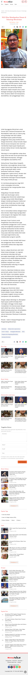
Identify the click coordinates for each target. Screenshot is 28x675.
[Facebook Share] (14, 27)
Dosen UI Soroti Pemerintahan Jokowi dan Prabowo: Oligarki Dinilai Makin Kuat (16, 625)
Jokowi (13, 520)
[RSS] (19, 667)
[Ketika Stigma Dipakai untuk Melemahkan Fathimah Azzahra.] (21, 351)
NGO (23, 331)
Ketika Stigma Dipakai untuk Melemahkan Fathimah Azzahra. (21, 357)
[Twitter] (11, 667)
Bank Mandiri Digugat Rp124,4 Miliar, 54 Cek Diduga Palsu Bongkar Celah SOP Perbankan (17, 599)
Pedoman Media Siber (11, 662)
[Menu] (2, 1)
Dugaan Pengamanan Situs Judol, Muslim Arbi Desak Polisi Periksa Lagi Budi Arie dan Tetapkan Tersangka (17, 592)
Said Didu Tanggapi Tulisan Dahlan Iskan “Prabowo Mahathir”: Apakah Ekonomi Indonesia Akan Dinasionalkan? (15, 646)
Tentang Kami (8, 660)
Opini (17, 22)
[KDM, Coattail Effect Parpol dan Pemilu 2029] (7, 351)
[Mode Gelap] (23, 1)
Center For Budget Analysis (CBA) (9, 517)
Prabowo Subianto (5, 520)
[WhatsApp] (17, 667)
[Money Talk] (7, 2)
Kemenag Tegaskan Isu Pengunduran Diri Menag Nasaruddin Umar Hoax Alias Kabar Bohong (17, 486)
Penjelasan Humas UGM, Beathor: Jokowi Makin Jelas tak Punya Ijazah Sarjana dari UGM (15, 630)
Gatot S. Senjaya (5, 331)
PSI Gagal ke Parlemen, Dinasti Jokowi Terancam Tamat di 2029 (15, 620)
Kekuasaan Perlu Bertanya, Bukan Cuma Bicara (6, 370)
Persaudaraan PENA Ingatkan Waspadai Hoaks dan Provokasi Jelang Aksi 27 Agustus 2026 (17, 473)
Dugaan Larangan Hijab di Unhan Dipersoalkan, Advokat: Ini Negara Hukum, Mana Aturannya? (15, 640)
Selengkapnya (13, 505)
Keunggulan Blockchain (15, 331)
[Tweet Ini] (17, 27)
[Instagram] (14, 667)
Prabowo (18, 520)
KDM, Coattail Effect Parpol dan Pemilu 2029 (7, 357)
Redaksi (19, 662)
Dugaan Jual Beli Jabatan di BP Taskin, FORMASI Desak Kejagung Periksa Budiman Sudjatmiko (17, 499)
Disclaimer (20, 660)
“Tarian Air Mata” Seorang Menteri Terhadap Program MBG (16, 555)
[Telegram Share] (23, 27)
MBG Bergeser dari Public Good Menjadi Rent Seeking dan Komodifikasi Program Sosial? (20, 371)
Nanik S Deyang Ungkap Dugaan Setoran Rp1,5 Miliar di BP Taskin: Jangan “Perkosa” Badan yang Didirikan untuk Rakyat (17, 585)
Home (2, 11)
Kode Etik (15, 660)
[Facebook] (9, 667)
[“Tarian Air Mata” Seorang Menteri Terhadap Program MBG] (4, 556)
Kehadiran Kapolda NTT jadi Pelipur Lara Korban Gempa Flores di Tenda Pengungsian (15, 635)
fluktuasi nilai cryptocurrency (14, 328)
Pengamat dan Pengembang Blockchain (10, 334)
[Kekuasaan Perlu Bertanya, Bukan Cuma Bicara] (7, 365)
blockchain (4, 328)
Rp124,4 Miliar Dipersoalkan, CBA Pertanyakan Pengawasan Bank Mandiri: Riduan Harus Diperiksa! (17, 492)
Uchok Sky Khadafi (6, 514)
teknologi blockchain (6, 337)
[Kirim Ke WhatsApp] (26, 27)
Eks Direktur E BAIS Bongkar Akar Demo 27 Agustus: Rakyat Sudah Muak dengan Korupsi (18, 479)
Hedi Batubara (12, 22)
